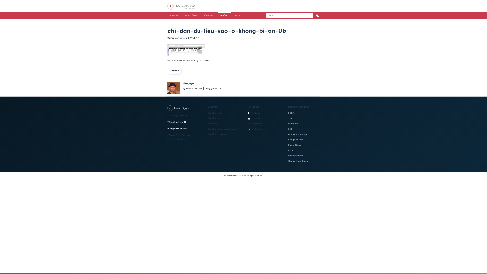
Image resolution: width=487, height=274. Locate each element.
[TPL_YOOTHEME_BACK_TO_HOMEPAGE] (183, 6)
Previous (175, 71)
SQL (290, 129)
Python (291, 150)
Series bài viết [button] (191, 15)
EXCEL (291, 113)
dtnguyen (181, 38)
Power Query (294, 145)
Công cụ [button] (239, 15)
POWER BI (293, 123)
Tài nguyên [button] (209, 15)
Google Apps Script (298, 134)
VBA (290, 118)
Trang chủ (173, 15)
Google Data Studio (298, 161)
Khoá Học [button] (224, 15)
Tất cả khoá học (176, 122)
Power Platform (295, 155)
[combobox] (289, 15)
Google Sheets (295, 139)
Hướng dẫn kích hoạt (177, 128)
